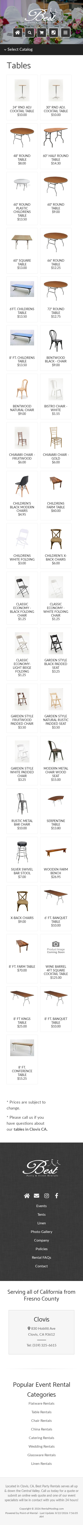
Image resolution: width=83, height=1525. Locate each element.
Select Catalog (20, 50)
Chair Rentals (41, 1420)
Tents (41, 1214)
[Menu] (65, 32)
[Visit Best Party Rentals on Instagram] (46, 1196)
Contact (41, 1266)
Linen (41, 1223)
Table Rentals (41, 1412)
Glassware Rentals (41, 1455)
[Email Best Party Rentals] (36, 1196)
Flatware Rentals (41, 1403)
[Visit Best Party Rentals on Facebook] (56, 1196)
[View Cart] (41, 32)
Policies (42, 1249)
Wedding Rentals (42, 1446)
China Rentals (41, 1429)
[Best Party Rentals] (41, 22)
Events (41, 1206)
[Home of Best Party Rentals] (26, 1196)
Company (41, 1240)
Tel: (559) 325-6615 (41, 1345)
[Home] (17, 32)
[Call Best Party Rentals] (53, 32)
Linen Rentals (41, 1463)
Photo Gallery (41, 1232)
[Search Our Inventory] (29, 32)
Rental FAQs (41, 1257)
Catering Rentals (41, 1438)
